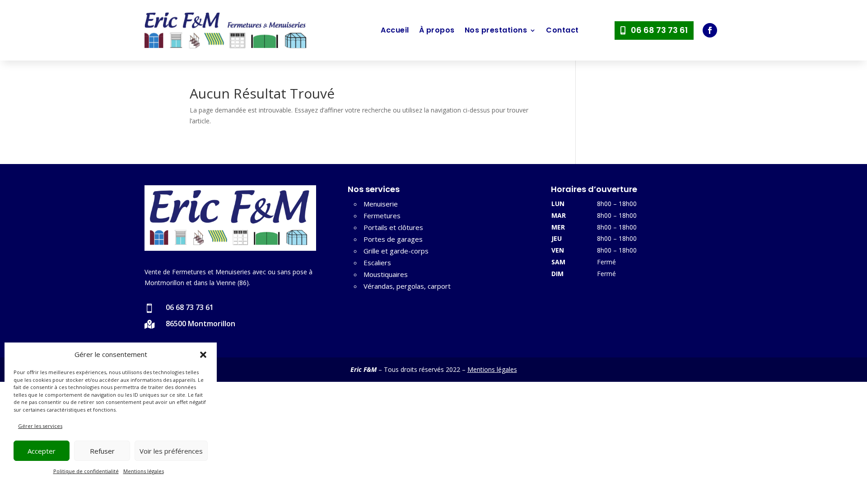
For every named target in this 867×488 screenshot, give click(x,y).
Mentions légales (143, 471)
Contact (562, 30)
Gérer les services (40, 425)
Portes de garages (393, 239)
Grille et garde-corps (396, 250)
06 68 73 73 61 (659, 30)
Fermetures (382, 215)
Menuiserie (381, 203)
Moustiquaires (386, 274)
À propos (437, 30)
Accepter (42, 450)
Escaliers (377, 262)
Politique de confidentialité (86, 471)
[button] (203, 354)
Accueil (395, 30)
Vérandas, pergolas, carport (407, 286)
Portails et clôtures (393, 227)
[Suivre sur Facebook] (710, 30)
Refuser (102, 450)
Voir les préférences (171, 450)
